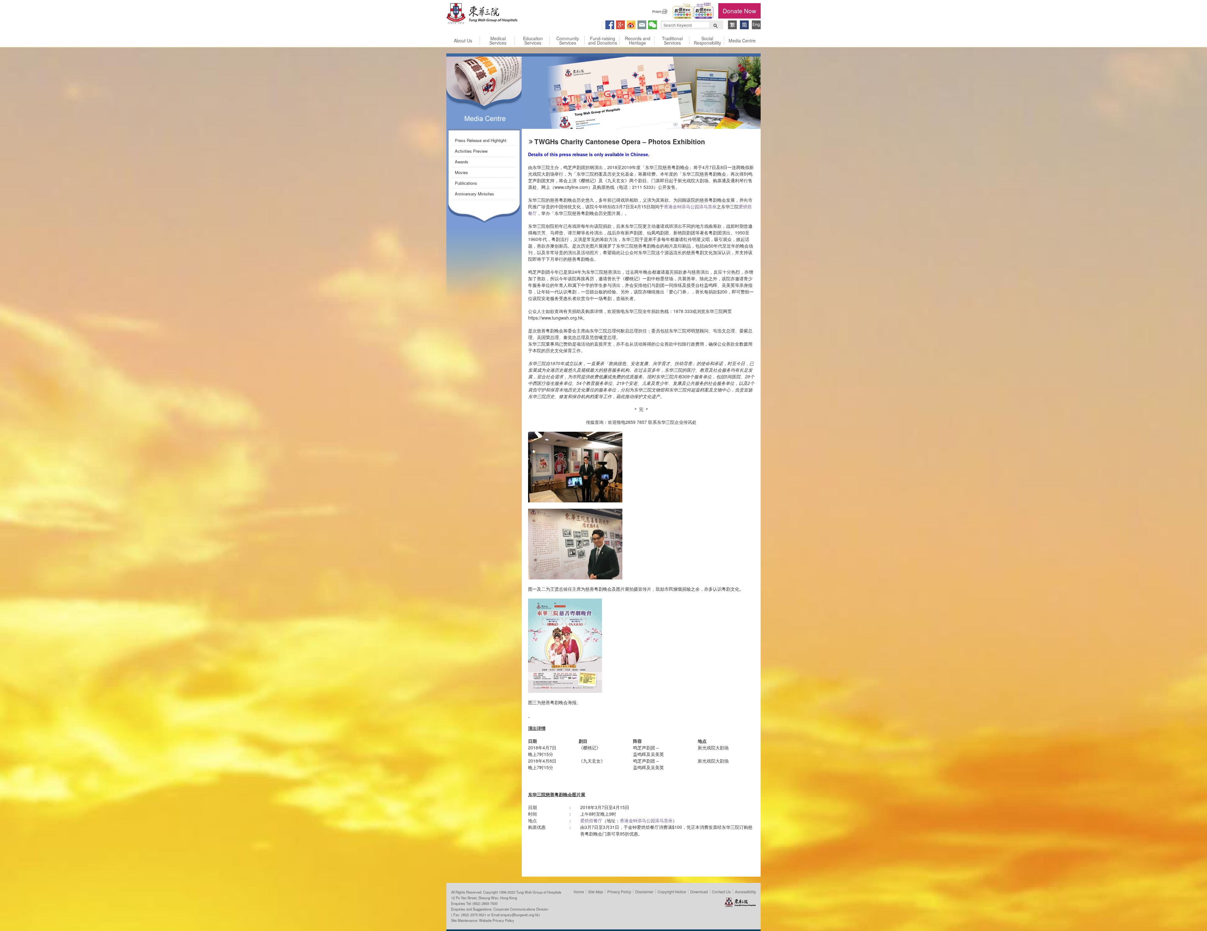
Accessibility (745, 891)
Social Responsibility (707, 40)
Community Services (567, 40)
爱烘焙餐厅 (591, 820)
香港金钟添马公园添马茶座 (690, 206)
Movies (461, 172)
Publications (466, 183)
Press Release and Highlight (480, 140)
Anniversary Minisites (474, 194)
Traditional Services (672, 40)
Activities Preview (471, 151)
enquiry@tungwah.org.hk (519, 914)
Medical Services (497, 40)
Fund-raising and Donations (602, 40)
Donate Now (739, 10)
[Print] (660, 11)
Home (579, 891)
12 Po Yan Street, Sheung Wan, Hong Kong (484, 897)
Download (699, 891)
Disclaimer (644, 891)
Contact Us (721, 891)
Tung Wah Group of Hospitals (481, 14)
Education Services (533, 40)
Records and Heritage (637, 40)
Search (715, 25)
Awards (461, 162)
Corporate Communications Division (520, 909)
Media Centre (742, 40)
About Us (463, 40)
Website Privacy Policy (496, 920)
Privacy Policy (619, 891)
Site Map (595, 891)
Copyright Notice (672, 891)
